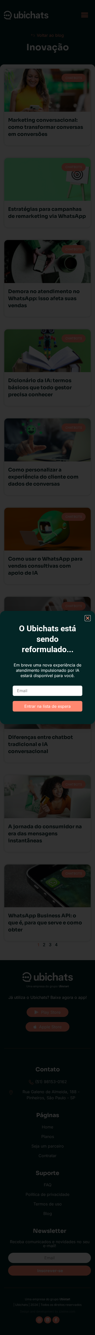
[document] (47, 667)
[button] (87, 618)
